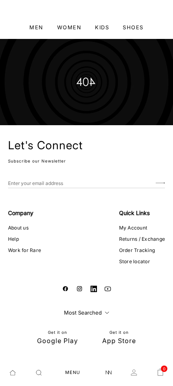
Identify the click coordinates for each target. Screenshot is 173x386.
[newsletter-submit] (160, 183)
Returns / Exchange (142, 239)
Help (13, 239)
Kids (102, 27)
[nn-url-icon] (108, 372)
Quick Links (134, 212)
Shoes (133, 27)
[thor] (87, 9)
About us (18, 228)
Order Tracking (137, 250)
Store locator (134, 261)
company (20, 212)
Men (36, 27)
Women (69, 27)
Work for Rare (24, 250)
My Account (133, 228)
